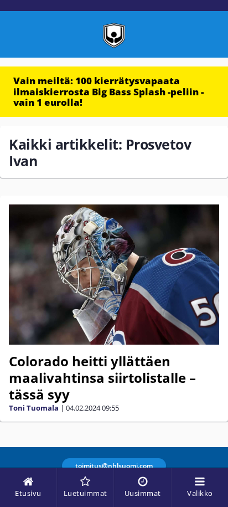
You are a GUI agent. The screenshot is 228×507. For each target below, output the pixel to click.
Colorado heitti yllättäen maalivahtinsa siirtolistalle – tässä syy (102, 377)
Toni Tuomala (34, 408)
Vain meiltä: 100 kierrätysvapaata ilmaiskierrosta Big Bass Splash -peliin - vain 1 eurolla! (108, 91)
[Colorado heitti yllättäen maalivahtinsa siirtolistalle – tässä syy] (114, 274)
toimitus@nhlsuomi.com (114, 465)
